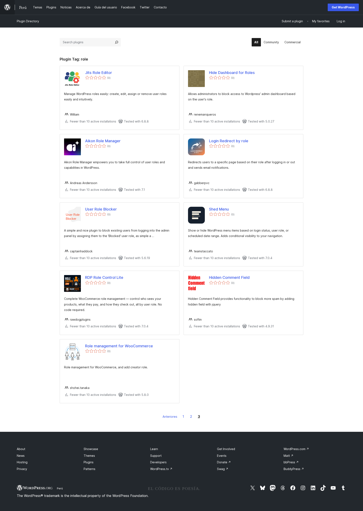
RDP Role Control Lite (104, 277)
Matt (288, 455)
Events (221, 455)
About (21, 449)
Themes (89, 455)
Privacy (22, 469)
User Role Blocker (101, 209)
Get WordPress (343, 7)
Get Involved (226, 449)
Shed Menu (219, 209)
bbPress (291, 462)
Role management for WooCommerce (119, 346)
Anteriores (170, 416)
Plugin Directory (28, 21)
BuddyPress (294, 469)
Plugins (88, 462)
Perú (60, 488)
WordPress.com (296, 449)
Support (156, 455)
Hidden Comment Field (229, 277)
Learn (154, 449)
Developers (158, 462)
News (21, 455)
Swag (222, 469)
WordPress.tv (161, 469)
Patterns (89, 469)
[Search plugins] (116, 42)
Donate (224, 462)
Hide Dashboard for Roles (232, 72)
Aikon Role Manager (103, 141)
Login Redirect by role (228, 141)
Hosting (22, 462)
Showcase (91, 449)
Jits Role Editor (98, 72)
